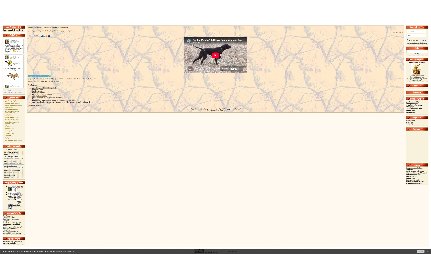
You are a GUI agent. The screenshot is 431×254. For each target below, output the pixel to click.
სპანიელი (8, 130)
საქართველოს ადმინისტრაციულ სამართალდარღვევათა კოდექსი (11, 218)
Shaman (6, 163)
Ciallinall (6, 154)
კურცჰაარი (8, 126)
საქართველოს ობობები (11, 232)
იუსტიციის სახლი (411, 176)
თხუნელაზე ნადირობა (39, 96)
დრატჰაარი (8, 128)
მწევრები (7, 138)
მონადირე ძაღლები (11, 103)
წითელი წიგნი (410, 110)
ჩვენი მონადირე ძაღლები (13, 101)
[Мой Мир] (49, 35)
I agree (420, 251)
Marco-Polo (6, 177)
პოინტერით (68, 78)
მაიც (79, 78)
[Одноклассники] (46, 35)
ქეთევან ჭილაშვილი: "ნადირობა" (10, 229)
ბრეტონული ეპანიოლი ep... (13, 170)
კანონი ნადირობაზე (412, 101)
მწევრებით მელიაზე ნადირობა (42, 94)
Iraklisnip (6, 158)
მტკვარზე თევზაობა (10, 161)
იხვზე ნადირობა (37, 89)
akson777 (6, 167)
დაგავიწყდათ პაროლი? (413, 43)
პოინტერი (8, 115)
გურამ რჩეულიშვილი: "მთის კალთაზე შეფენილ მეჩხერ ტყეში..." (12, 224)
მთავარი (30, 27)
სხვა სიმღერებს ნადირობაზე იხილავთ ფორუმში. (12, 242)
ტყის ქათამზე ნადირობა (12, 156)
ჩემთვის (75, 78)
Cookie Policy (71, 251)
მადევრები (8, 135)
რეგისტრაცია (212, 110)
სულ (94, 78)
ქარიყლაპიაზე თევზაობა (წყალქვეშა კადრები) (47, 97)
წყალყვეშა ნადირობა (39, 92)
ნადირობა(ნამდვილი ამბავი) (12, 233)
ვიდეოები (38, 27)
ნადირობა (61, 78)
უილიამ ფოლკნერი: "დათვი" (12, 227)
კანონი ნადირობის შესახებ (17, 205)
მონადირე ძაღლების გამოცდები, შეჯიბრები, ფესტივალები (12, 111)
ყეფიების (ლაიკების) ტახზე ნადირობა (44, 88)
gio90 (5, 172)
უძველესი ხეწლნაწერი (11, 152)
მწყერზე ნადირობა (10, 175)
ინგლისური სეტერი (10, 117)
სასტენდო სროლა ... (10, 166)
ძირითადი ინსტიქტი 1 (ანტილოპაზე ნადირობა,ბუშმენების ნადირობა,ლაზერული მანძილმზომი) (62, 102)
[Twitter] (44, 35)
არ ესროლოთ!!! (411, 112)
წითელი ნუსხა (410, 178)
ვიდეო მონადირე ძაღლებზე (51, 27)
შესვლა (220, 110)
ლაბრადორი (9, 133)
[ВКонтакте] (42, 35)
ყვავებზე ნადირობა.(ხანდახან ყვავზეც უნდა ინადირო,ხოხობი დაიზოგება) (55, 100)
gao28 (50, 78)
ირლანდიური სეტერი (11, 119)
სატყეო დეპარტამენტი (413, 180)
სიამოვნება (85, 78)
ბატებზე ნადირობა (38, 91)
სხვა (91, 78)
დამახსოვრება (413, 40)
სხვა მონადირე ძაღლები (12, 140)
